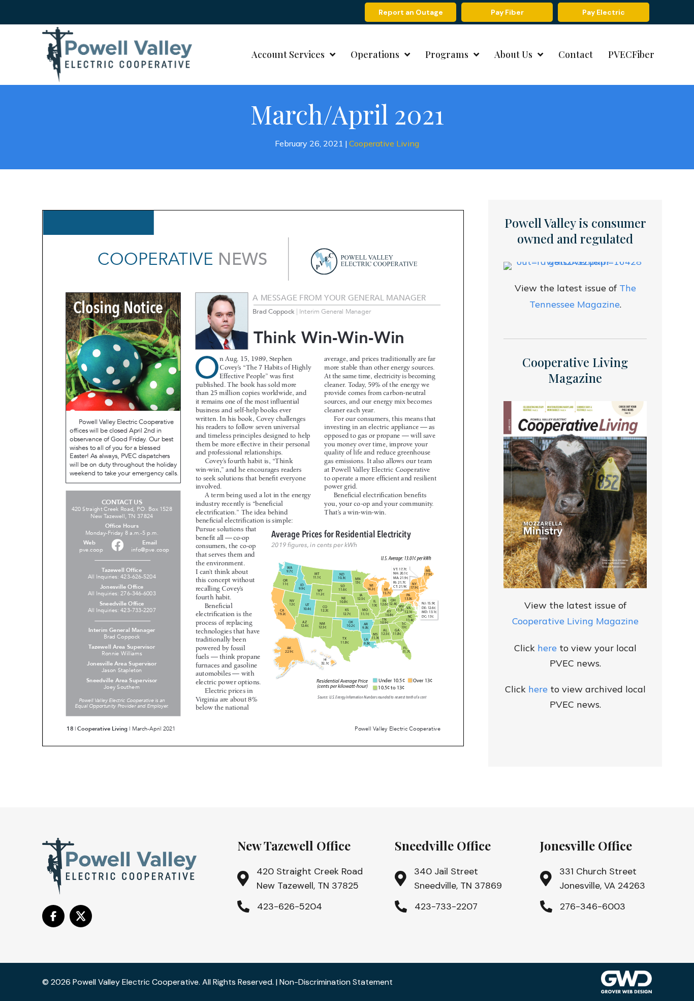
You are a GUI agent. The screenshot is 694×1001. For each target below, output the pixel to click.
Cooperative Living (384, 143)
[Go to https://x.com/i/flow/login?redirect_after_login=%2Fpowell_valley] (81, 916)
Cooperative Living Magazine (575, 621)
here (547, 648)
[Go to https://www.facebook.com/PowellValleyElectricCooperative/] (53, 916)
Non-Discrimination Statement (336, 982)
